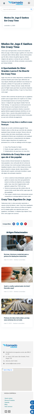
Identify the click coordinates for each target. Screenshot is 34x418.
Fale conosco (8, 406)
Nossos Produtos (10, 400)
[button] (13, 224)
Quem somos (8, 398)
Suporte (7, 402)
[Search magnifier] (31, 9)
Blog (6, 404)
